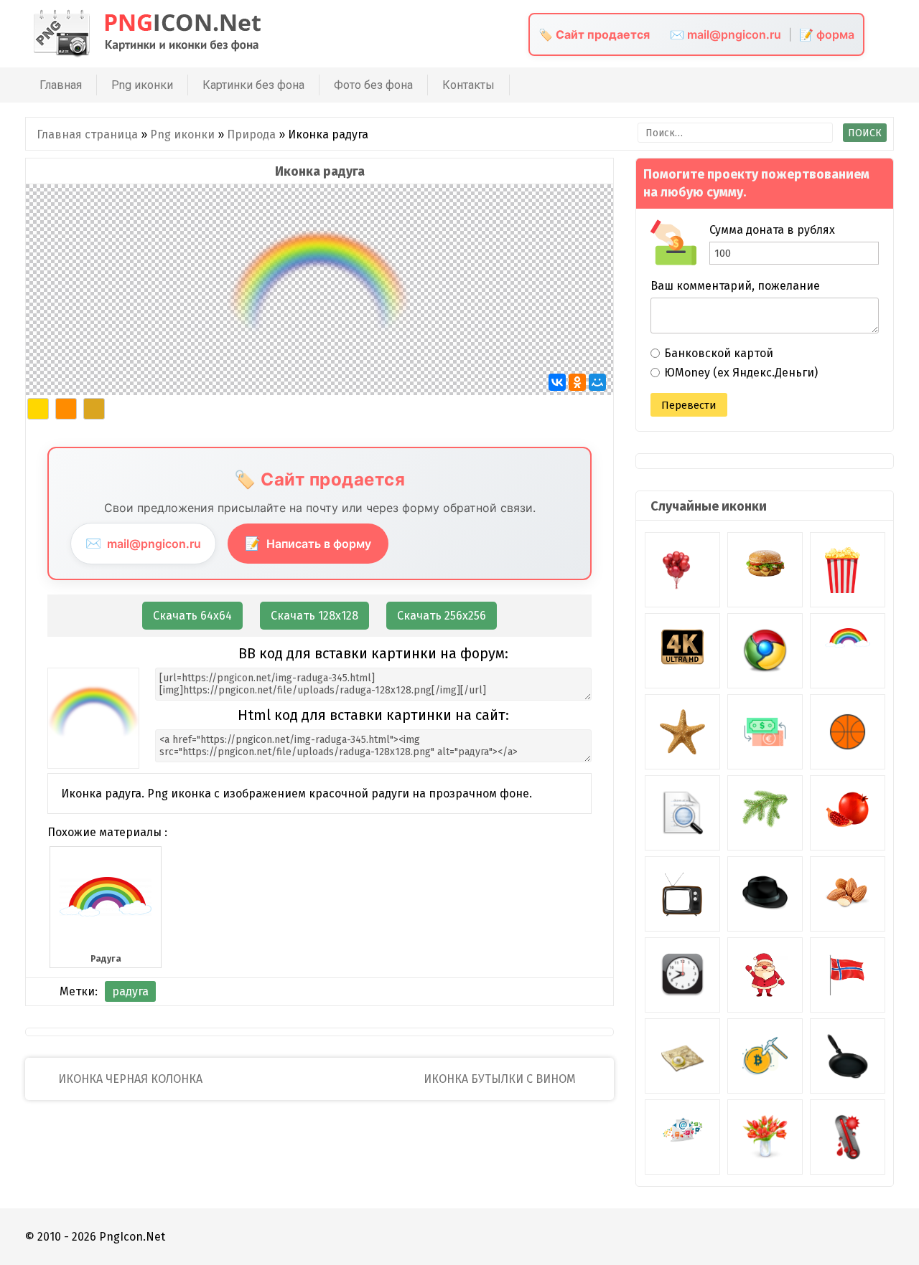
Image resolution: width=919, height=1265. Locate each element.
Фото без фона (373, 85)
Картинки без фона (253, 85)
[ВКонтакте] (557, 382)
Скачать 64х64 (192, 615)
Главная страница (87, 134)
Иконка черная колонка (128, 1079)
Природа (251, 134)
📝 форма (826, 34)
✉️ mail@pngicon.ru (725, 34)
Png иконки (142, 85)
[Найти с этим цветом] (38, 409)
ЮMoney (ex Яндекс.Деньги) (741, 372)
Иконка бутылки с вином (501, 1079)
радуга (130, 991)
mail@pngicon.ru (143, 543)
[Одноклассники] (577, 382)
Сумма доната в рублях (772, 230)
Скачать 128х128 (314, 615)
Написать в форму (308, 543)
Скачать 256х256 (441, 615)
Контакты (468, 85)
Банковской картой (718, 353)
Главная (60, 85)
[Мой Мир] (597, 382)
